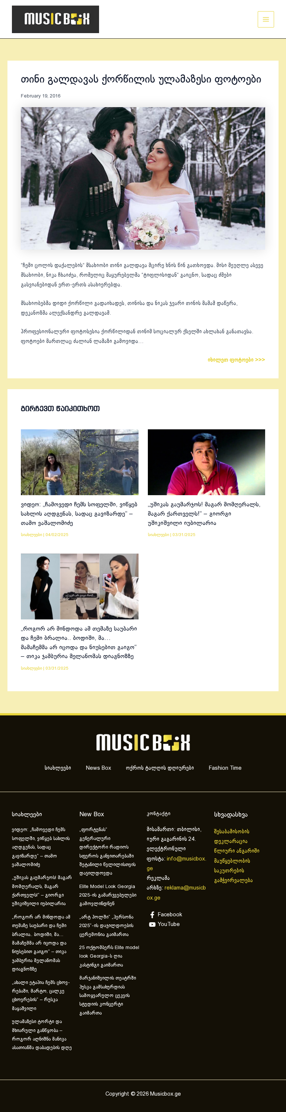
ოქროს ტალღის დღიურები (160, 768)
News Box (98, 768)
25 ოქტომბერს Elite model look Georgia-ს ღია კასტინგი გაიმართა (109, 957)
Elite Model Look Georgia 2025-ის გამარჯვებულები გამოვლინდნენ (107, 896)
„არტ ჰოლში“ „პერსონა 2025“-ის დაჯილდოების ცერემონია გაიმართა (106, 926)
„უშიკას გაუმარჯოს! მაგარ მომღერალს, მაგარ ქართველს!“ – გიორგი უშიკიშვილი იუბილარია (204, 514)
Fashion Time (225, 768)
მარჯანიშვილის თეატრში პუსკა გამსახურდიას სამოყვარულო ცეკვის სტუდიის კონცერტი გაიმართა (107, 996)
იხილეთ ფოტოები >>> (236, 360)
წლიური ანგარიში (237, 851)
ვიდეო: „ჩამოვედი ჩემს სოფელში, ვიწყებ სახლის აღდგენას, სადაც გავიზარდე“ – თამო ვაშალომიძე (79, 514)
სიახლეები (31, 535)
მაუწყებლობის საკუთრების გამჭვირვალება (233, 871)
